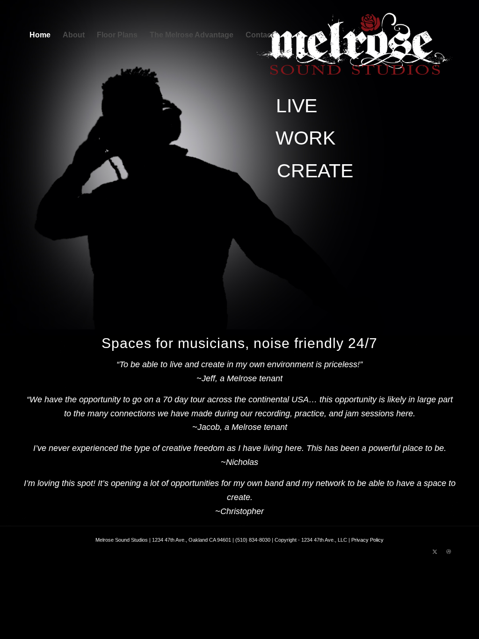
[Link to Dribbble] (449, 552)
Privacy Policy (367, 540)
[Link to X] (435, 552)
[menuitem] (40, 35)
